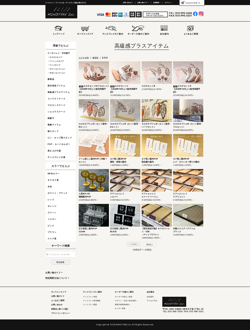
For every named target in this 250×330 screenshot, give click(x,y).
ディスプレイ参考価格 (91, 300)
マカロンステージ (56, 105)
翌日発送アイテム (56, 85)
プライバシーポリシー (60, 313)
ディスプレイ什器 (56, 157)
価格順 (95, 57)
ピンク (51, 225)
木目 (50, 186)
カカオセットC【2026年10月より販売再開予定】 (123, 88)
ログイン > (168, 2)
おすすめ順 (84, 57)
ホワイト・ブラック (58, 193)
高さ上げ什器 (54, 150)
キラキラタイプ (56, 57)
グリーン (52, 212)
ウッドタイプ (55, 65)
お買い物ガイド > (143, 2)
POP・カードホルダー (59, 144)
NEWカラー (54, 173)
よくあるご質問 (57, 300)
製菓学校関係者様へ (122, 304)
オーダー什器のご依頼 (123, 296)
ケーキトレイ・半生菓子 (59, 53)
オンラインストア (58, 292)
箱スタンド (53, 131)
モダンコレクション (57, 73)
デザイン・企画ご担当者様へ (126, 300)
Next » (149, 244)
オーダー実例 (120, 308)
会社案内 (150, 296)
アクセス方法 (152, 300)
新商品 (51, 79)
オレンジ (52, 206)
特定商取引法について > (57, 277)
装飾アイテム (54, 124)
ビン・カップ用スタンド (60, 137)
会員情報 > (156, 2)
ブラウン (52, 232)
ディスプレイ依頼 (90, 296)
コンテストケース (56, 98)
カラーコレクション (57, 69)
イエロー (52, 219)
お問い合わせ (56, 304)
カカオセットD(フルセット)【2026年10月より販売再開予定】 (94, 88)
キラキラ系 (53, 180)
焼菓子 (51, 118)
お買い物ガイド (57, 296)
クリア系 (52, 238)
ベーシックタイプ (57, 61)
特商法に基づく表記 (59, 309)
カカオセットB (148, 85)
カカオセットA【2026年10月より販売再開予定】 (186, 88)
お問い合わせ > (128, 2)
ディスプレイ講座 (90, 304)
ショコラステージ (56, 111)
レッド (51, 199)
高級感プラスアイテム (59, 92)
